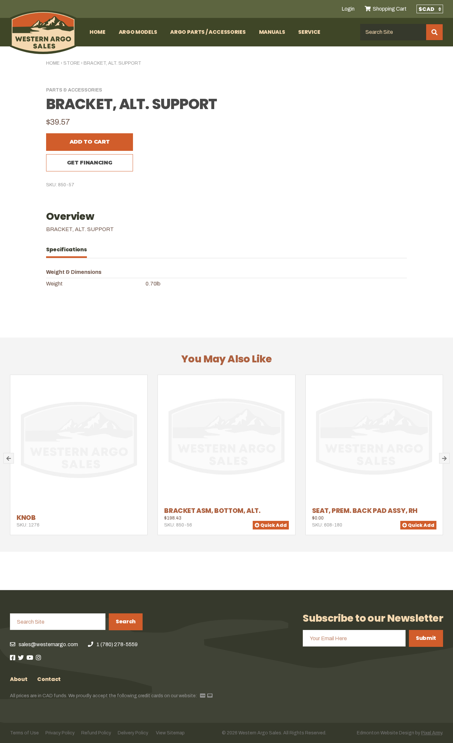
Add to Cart (89, 142)
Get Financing (89, 162)
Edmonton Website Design (385, 732)
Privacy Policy (60, 732)
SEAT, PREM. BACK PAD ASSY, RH (365, 510)
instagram (38, 657)
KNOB (26, 517)
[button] (8, 458)
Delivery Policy (133, 732)
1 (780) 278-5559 (117, 644)
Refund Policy (96, 732)
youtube (30, 657)
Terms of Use (24, 732)
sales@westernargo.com (48, 644)
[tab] (70, 250)
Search (126, 621)
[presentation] (70, 250)
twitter (21, 657)
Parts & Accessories (74, 90)
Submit (426, 638)
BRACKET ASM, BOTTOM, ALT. (212, 510)
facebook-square (12, 657)
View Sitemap (170, 732)
